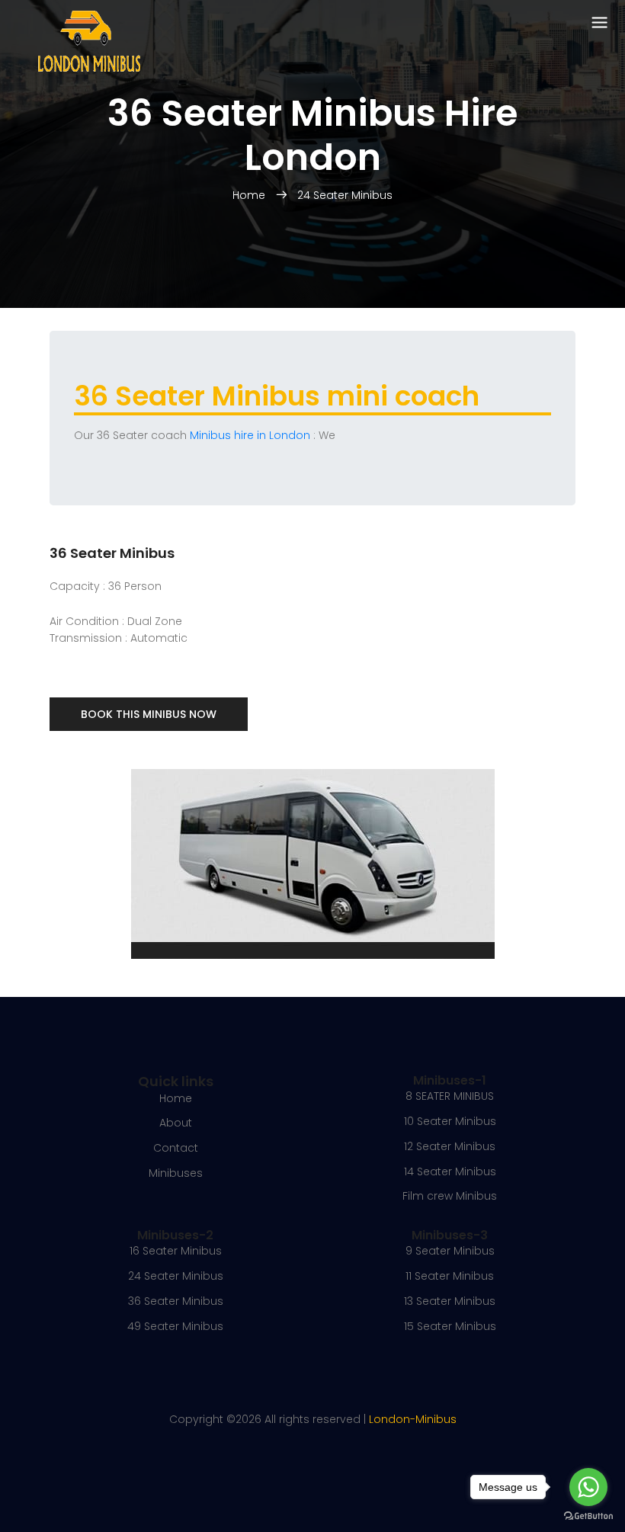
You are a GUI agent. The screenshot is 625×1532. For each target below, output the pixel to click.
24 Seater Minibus (345, 195)
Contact (175, 1147)
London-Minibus (413, 1419)
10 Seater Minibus (450, 1121)
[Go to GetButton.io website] (588, 1516)
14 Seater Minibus (450, 1171)
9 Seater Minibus (450, 1250)
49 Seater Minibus (175, 1326)
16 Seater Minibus (176, 1250)
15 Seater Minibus (450, 1326)
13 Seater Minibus (449, 1301)
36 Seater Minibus (175, 1301)
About (175, 1122)
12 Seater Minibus (449, 1146)
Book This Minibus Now (148, 714)
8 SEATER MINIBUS (449, 1096)
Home (250, 195)
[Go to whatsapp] (588, 1487)
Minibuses (176, 1173)
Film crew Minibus (449, 1195)
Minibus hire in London (250, 435)
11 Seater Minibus (449, 1276)
